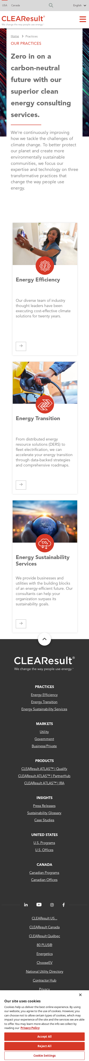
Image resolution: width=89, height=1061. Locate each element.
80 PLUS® (44, 945)
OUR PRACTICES (26, 44)
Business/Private (44, 746)
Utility (44, 732)
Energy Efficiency (44, 695)
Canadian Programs (44, 873)
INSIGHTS (44, 798)
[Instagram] (52, 905)
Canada (15, 5)
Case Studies (44, 820)
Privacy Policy (30, 1028)
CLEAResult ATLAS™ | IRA (44, 783)
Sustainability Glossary (44, 813)
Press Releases (44, 806)
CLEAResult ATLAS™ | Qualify (44, 769)
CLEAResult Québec (44, 936)
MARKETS (44, 724)
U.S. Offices (44, 850)
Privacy (44, 989)
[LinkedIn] (26, 905)
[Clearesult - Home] (44, 663)
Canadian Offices (44, 880)
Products (44, 761)
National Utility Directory (44, 972)
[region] (44, 1025)
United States (44, 835)
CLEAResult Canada (44, 927)
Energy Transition (44, 702)
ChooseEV (44, 963)
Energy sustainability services (44, 709)
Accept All (44, 1036)
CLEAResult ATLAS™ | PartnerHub (44, 776)
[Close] (80, 994)
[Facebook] (63, 905)
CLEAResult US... (44, 918)
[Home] (23, 19)
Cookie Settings (44, 1056)
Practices (44, 687)
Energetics (45, 954)
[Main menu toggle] (82, 19)
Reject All (44, 1046)
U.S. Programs (44, 843)
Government (44, 739)
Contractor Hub (44, 980)
